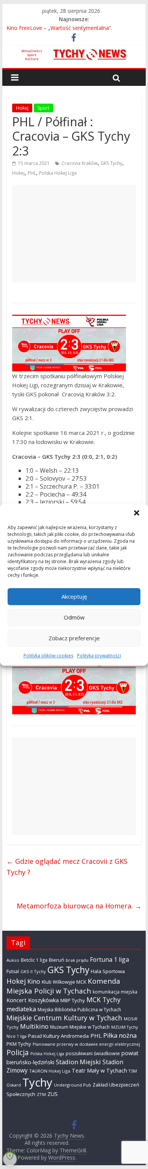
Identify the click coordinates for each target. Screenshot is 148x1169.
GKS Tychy (111, 163)
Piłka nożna (120, 1035)
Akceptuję (74, 596)
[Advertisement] (74, 234)
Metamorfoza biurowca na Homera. (79, 905)
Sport (43, 108)
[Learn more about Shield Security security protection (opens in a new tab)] (9, 1159)
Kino (33, 981)
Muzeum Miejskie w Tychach (80, 1027)
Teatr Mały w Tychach (99, 1070)
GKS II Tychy (33, 971)
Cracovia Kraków (79, 163)
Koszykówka (43, 1000)
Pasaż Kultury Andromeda (58, 1035)
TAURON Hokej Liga (49, 1071)
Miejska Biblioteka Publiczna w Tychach (79, 1009)
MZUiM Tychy (124, 1027)
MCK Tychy (104, 999)
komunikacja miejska (115, 992)
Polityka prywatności (99, 655)
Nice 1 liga (16, 1036)
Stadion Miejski (78, 1061)
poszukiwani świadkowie (93, 1053)
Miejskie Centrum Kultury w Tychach (64, 1017)
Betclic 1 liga (34, 960)
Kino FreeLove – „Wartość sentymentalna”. (59, 27)
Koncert (16, 1000)
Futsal (12, 971)
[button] (136, 513)
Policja (17, 1052)
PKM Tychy (18, 1043)
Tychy (37, 1082)
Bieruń (56, 959)
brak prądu (77, 960)
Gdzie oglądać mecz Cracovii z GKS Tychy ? (67, 867)
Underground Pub (72, 1085)
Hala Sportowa (108, 971)
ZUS (52, 1094)
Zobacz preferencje (74, 638)
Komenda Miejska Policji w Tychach (63, 985)
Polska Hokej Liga (58, 173)
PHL (32, 173)
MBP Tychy (72, 1000)
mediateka (21, 1009)
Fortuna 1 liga (109, 959)
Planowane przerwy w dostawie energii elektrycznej (86, 1044)
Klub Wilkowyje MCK (64, 982)
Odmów (74, 617)
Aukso (12, 960)
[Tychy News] (74, 53)
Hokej (22, 108)
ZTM (41, 1094)
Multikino (34, 1026)
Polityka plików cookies (48, 655)
